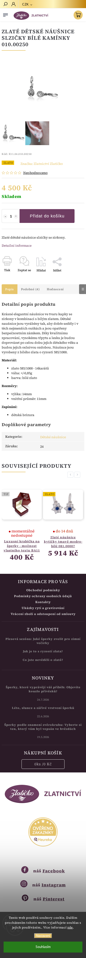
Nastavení (43, 936)
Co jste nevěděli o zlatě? (43, 660)
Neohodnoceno (35, 172)
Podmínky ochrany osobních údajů (43, 596)
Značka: (42, 163)
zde (70, 927)
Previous (71, 475)
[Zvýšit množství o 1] (16, 216)
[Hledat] (5, 4)
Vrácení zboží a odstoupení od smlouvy (43, 614)
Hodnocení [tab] (55, 289)
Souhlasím (43, 946)
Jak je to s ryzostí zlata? (43, 651)
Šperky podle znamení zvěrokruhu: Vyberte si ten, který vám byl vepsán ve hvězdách (43, 727)
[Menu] (5, 14)
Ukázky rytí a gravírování (43, 608)
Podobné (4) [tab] (30, 289)
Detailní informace (17, 245)
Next (78, 475)
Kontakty (43, 602)
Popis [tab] (9, 289)
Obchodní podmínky (43, 590)
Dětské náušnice (53, 437)
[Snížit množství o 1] (5, 216)
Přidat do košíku (47, 216)
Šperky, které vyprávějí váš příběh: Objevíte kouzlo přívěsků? (43, 689)
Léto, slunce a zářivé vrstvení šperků (43, 708)
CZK (25, 4)
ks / (43, 763)
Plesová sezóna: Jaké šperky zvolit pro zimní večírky (43, 641)
